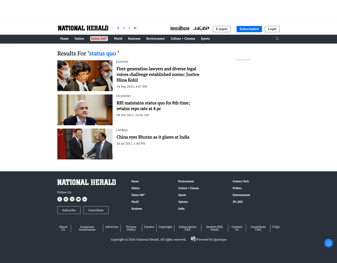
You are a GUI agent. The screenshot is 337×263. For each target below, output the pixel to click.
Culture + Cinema (188, 188)
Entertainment (241, 195)
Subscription (249, 29)
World (135, 201)
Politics (237, 188)
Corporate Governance (87, 228)
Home (135, 181)
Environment (186, 181)
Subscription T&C (188, 228)
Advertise (111, 227)
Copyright (165, 227)
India (181, 208)
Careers (149, 227)
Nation (135, 188)
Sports (182, 195)
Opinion (183, 201)
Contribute (96, 210)
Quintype (219, 239)
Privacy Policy (131, 228)
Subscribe (69, 210)
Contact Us (236, 228)
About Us (63, 228)
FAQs (276, 227)
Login (272, 29)
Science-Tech (241, 181)
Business (136, 208)
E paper (222, 29)
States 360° (138, 195)
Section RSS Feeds (214, 228)
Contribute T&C (258, 228)
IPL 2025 (238, 201)
